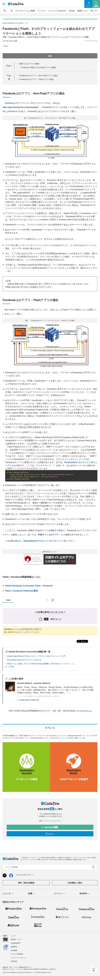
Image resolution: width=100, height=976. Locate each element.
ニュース (7, 893)
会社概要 (14, 950)
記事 (30, 893)
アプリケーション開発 (25, 10)
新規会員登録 (50, 827)
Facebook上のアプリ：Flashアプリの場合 (36, 79)
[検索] (5, 10)
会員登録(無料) (26, 629)
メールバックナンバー (51, 820)
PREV (8, 600)
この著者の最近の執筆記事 (28, 700)
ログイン (21, 632)
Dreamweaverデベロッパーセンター (40, 540)
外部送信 (14, 961)
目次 (50, 55)
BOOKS (83, 893)
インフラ (42, 10)
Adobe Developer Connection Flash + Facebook (29, 585)
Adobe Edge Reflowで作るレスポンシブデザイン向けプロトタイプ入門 (36, 656)
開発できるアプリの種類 (29, 63)
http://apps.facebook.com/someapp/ (20, 107)
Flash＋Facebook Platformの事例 (21, 590)
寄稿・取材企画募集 (26, 882)
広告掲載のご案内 (75, 882)
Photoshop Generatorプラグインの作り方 (24, 659)
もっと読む (9, 666)
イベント (58, 893)
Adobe (6, 46)
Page (9, 65)
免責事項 (14, 946)
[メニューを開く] (4, 4)
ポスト (83, 641)
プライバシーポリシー (18, 957)
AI (11, 10)
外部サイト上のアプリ (48, 534)
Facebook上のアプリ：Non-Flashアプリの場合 (38, 75)
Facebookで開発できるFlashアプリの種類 (38, 67)
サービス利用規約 (17, 954)
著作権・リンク (16, 939)
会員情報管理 (15, 943)
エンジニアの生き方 (57, 10)
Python (72, 10)
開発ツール (83, 10)
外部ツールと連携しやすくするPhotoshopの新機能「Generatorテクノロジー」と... (41, 663)
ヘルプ (13, 936)
